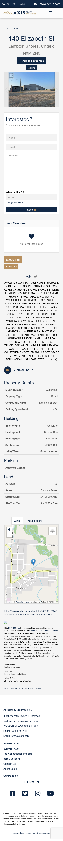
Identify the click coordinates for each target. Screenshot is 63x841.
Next (56, 89)
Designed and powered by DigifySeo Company (31, 833)
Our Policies (11, 775)
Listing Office (9, 678)
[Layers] (52, 531)
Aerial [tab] (17, 520)
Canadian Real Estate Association (43, 630)
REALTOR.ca (14, 627)
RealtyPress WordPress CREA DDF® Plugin (23, 688)
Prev (6, 89)
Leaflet (9, 602)
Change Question (14, 202)
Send (30, 209)
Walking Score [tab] (34, 520)
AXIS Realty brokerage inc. (18, 709)
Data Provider (10, 671)
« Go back (12, 28)
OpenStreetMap (22, 602)
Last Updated (9, 664)
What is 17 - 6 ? (15, 192)
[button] (50, 12)
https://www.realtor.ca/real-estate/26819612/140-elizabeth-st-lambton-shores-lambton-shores (31, 612)
